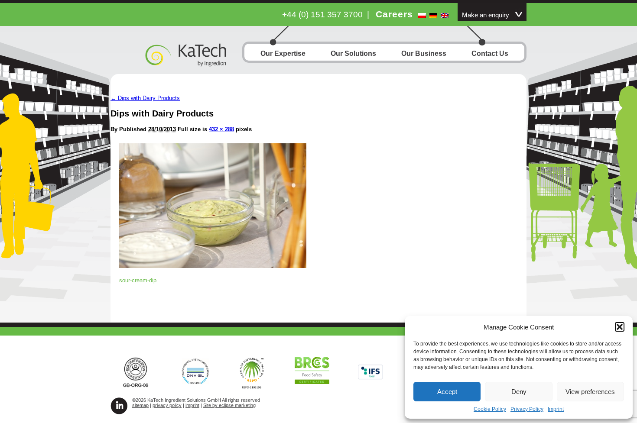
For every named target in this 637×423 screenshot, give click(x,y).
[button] (619, 327)
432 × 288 (221, 129)
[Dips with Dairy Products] (212, 265)
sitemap (140, 405)
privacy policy (167, 405)
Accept (447, 391)
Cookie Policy (490, 409)
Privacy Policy (526, 409)
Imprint (556, 409)
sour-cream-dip (137, 280)
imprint (192, 405)
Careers (394, 14)
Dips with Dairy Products (145, 98)
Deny (518, 391)
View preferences (590, 391)
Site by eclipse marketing (229, 405)
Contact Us (489, 53)
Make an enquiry (485, 15)
